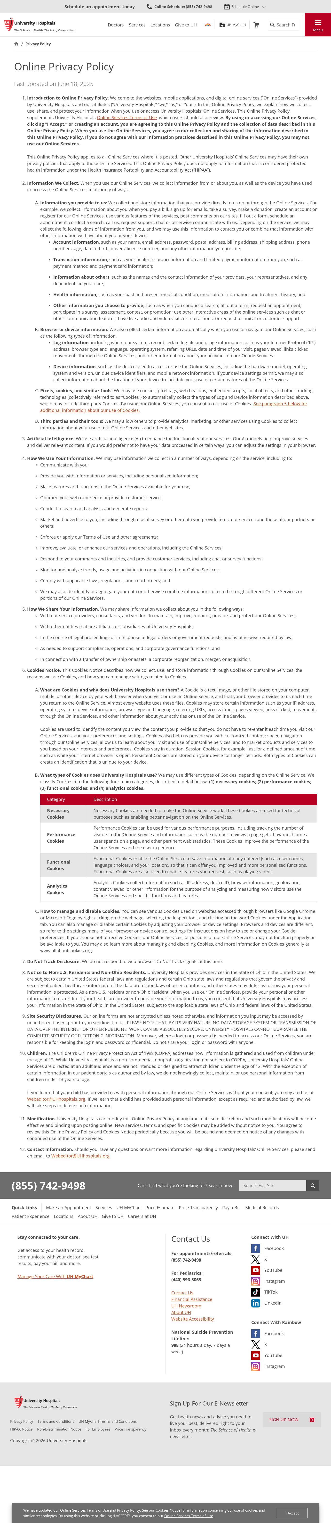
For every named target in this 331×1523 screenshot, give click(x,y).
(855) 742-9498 (49, 1185)
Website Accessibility (192, 1319)
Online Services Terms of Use (84, 1510)
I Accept (292, 1513)
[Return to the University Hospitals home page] (39, 24)
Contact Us (182, 1293)
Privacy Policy (128, 1510)
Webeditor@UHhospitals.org (56, 1099)
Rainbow (208, 24)
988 (175, 1345)
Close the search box (302, 25)
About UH (181, 1312)
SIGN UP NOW (284, 1420)
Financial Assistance (191, 1299)
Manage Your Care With (55, 1276)
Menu (318, 29)
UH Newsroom (186, 1306)
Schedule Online (245, 6)
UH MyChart (236, 25)
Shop (256, 24)
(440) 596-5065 (186, 1279)
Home (16, 44)
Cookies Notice (168, 1510)
